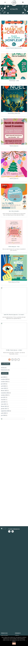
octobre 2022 (4, 395)
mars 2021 (3, 404)
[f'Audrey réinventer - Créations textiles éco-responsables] (14, 3)
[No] (26, 641)
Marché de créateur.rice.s (14, 145)
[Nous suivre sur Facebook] (9, 531)
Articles (3, 367)
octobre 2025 (4, 379)
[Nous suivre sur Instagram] (12, 531)
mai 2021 (3, 399)
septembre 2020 (5, 411)
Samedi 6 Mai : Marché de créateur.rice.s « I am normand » (14, 314)
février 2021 (4, 406)
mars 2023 (3, 388)
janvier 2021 (4, 408)
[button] (5, 2)
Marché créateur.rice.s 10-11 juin (14, 282)
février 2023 (4, 390)
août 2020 (3, 413)
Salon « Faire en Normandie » (14, 211)
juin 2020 (3, 415)
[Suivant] (18, 359)
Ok (14, 643)
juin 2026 (3, 377)
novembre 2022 (5, 393)
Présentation (4, 633)
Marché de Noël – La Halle (14, 80)
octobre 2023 (4, 381)
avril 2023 (3, 386)
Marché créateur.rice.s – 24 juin (14, 246)
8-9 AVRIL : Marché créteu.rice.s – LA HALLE (14, 350)
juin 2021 (3, 397)
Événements (4, 370)
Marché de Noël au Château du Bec (14, 113)
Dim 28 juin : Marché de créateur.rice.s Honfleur (14, 48)
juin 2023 (3, 384)
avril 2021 (3, 402)
